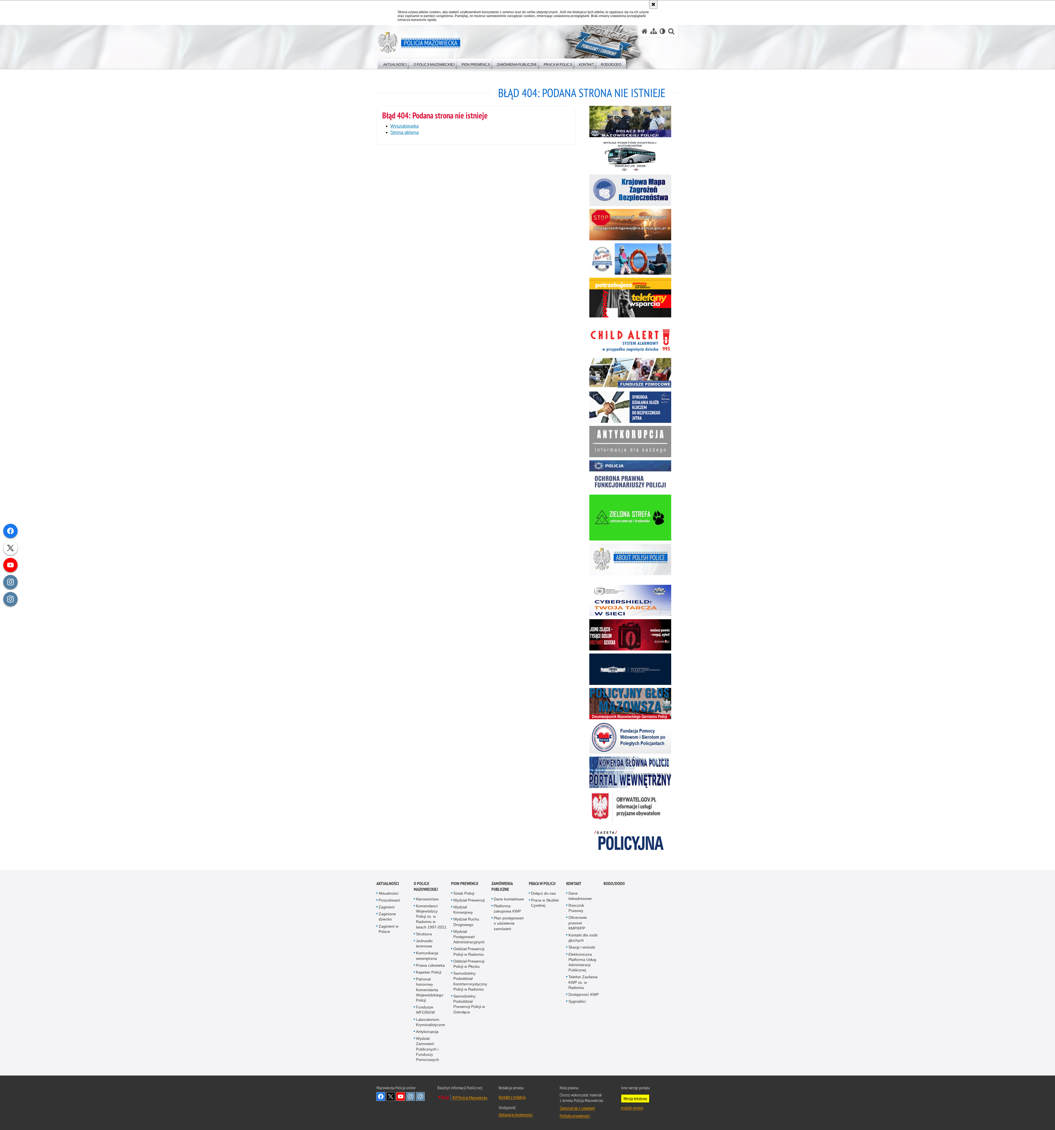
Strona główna (404, 132)
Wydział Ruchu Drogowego (466, 922)
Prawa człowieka (430, 965)
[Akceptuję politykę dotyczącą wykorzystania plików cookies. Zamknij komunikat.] (653, 4)
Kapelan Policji (428, 972)
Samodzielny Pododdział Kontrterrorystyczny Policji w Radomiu (470, 981)
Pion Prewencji (464, 883)
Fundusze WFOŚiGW (425, 1010)
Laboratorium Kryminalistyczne (430, 1022)
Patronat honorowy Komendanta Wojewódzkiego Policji (429, 989)
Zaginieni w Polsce (388, 929)
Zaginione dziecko (387, 916)
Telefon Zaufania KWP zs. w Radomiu (583, 982)
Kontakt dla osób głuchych (583, 937)
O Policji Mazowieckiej (426, 886)
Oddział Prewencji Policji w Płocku (468, 964)
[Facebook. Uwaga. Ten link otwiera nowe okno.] (380, 1096)
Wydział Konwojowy (463, 909)
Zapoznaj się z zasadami (577, 1108)
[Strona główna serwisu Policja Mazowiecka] (645, 31)
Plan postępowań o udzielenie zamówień (509, 923)
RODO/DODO (614, 883)
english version (632, 1107)
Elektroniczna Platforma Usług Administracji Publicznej (582, 962)
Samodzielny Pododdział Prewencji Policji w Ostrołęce (469, 1004)
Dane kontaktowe (509, 899)
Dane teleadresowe (580, 896)
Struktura (424, 934)
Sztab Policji (463, 893)
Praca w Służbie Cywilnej (545, 903)
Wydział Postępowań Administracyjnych (469, 936)
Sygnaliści (577, 1001)
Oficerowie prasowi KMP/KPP (577, 922)
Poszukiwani (389, 900)
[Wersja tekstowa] (662, 31)
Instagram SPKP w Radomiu (420, 1096)
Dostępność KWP (583, 994)
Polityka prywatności (575, 1115)
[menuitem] (394, 63)
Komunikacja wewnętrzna (427, 955)
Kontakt (573, 883)
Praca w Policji (542, 883)
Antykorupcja (427, 1031)
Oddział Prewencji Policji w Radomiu (468, 951)
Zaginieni (387, 907)
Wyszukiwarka (404, 126)
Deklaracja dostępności (516, 1114)
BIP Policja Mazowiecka (469, 1097)
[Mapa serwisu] (653, 31)
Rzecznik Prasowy (576, 908)
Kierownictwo (427, 899)
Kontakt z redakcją (512, 1097)
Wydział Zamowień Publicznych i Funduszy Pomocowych (427, 1049)
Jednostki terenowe (424, 943)
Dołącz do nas (543, 893)
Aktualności (387, 883)
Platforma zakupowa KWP (507, 908)
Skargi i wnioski (581, 947)
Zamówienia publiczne (502, 886)
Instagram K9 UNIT (410, 1096)
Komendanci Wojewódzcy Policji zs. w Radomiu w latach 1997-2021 (431, 916)
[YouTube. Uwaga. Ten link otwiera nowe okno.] (400, 1096)
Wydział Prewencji (469, 900)
